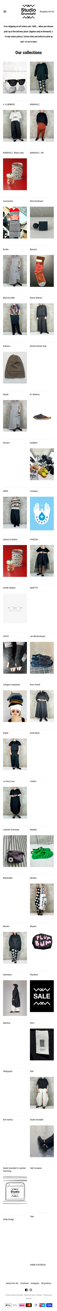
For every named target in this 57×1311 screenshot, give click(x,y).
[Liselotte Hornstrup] (15, 805)
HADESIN (34, 539)
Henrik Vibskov (9, 588)
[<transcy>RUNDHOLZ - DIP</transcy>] (42, 128)
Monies (6, 926)
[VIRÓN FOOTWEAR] (42, 1240)
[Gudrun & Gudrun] (15, 514)
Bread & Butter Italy (38, 346)
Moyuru (33, 926)
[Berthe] (15, 224)
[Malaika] (42, 805)
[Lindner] (42, 756)
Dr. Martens (35, 394)
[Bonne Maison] (42, 273)
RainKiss (6, 1023)
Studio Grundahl (36, 1119)
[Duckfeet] (42, 418)
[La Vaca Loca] (15, 756)
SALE (32, 1023)
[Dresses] (15, 418)
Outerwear (7, 974)
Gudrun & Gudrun (10, 539)
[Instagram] (30, 1290)
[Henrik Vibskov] (15, 563)
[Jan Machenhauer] (42, 611)
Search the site (12, 1283)
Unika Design (8, 1219)
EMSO (5, 491)
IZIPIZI (6, 636)
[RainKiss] (15, 998)
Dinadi (5, 394)
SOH (32, 1071)
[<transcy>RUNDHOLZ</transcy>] (42, 79)
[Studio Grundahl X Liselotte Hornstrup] (15, 1143)
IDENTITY (34, 588)
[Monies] (15, 901)
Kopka (5, 733)
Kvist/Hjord (34, 733)
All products (46, 1283)
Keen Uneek (35, 684)
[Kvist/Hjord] (42, 708)
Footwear (34, 491)
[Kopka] (15, 708)
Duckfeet (33, 443)
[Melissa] (42, 853)
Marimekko (7, 878)
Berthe (6, 249)
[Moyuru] (42, 901)
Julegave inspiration (11, 684)
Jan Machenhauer (37, 636)
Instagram (35, 1283)
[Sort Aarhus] (15, 1095)
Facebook (24, 1283)
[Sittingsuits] (15, 1046)
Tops (32, 1216)
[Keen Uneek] (42, 660)
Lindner (33, 781)
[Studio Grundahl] (28, 11)
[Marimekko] (15, 853)
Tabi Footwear (36, 1168)
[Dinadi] (15, 369)
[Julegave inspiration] (15, 660)
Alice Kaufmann (36, 201)
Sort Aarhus (8, 1119)
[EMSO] (15, 466)
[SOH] (42, 1046)
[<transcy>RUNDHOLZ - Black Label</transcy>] (15, 128)
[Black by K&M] (15, 273)
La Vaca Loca (8, 781)
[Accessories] (15, 176)
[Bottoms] (15, 321)
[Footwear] (42, 466)
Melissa (33, 878)
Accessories (8, 201)
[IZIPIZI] (15, 611)
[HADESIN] (42, 514)
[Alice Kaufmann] (42, 176)
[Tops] (42, 1191)
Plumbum (34, 974)
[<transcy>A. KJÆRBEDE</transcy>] (15, 79)
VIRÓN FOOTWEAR (37, 1265)
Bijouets (33, 249)
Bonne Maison (36, 298)
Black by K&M (9, 298)
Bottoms (6, 346)
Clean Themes (36, 1295)
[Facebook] (26, 1290)
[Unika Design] (15, 1194)
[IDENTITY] (42, 563)
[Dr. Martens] (42, 369)
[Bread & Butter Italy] (42, 321)
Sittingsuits (7, 1071)
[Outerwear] (15, 950)
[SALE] (42, 998)
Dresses (6, 443)
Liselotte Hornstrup (11, 829)
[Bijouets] (42, 224)
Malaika (33, 829)
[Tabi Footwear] (42, 1143)
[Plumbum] (42, 950)
